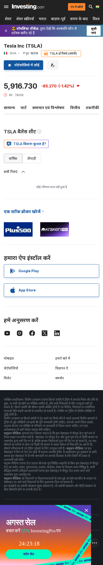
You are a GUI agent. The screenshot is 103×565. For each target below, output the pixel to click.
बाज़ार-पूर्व (58, 18)
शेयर (8, 18)
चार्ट (24, 107)
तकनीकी (92, 107)
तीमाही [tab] (31, 158)
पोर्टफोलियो (11, 368)
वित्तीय (75, 107)
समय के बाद (79, 18)
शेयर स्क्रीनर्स (25, 18)
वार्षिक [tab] (13, 158)
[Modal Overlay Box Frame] (45, 535)
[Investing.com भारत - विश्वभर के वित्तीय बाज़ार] (28, 7)
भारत (42, 18)
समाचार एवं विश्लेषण (48, 107)
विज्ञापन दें (61, 368)
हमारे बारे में (62, 358)
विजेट (7, 378)
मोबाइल (9, 358)
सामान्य (9, 107)
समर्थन (59, 378)
